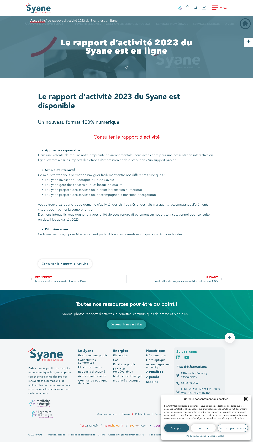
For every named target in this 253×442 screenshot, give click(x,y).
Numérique (155, 350)
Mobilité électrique (126, 380)
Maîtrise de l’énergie (128, 376)
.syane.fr (89, 425)
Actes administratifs (92, 376)
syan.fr (114, 425)
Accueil (36, 20)
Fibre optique (156, 360)
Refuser (203, 428)
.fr (159, 425)
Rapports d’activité (91, 371)
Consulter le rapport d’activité (126, 137)
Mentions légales (216, 436)
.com (138, 425)
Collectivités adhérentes (87, 361)
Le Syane (85, 350)
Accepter (177, 428)
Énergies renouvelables (123, 370)
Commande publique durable (93, 382)
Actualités (154, 372)
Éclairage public (124, 364)
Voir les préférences (232, 428)
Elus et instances (90, 367)
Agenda (152, 377)
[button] (246, 399)
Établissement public (93, 355)
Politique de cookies (196, 436)
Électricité (120, 355)
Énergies (120, 350)
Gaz (115, 360)
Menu (224, 8)
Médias (152, 382)
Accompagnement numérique (159, 366)
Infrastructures (156, 355)
